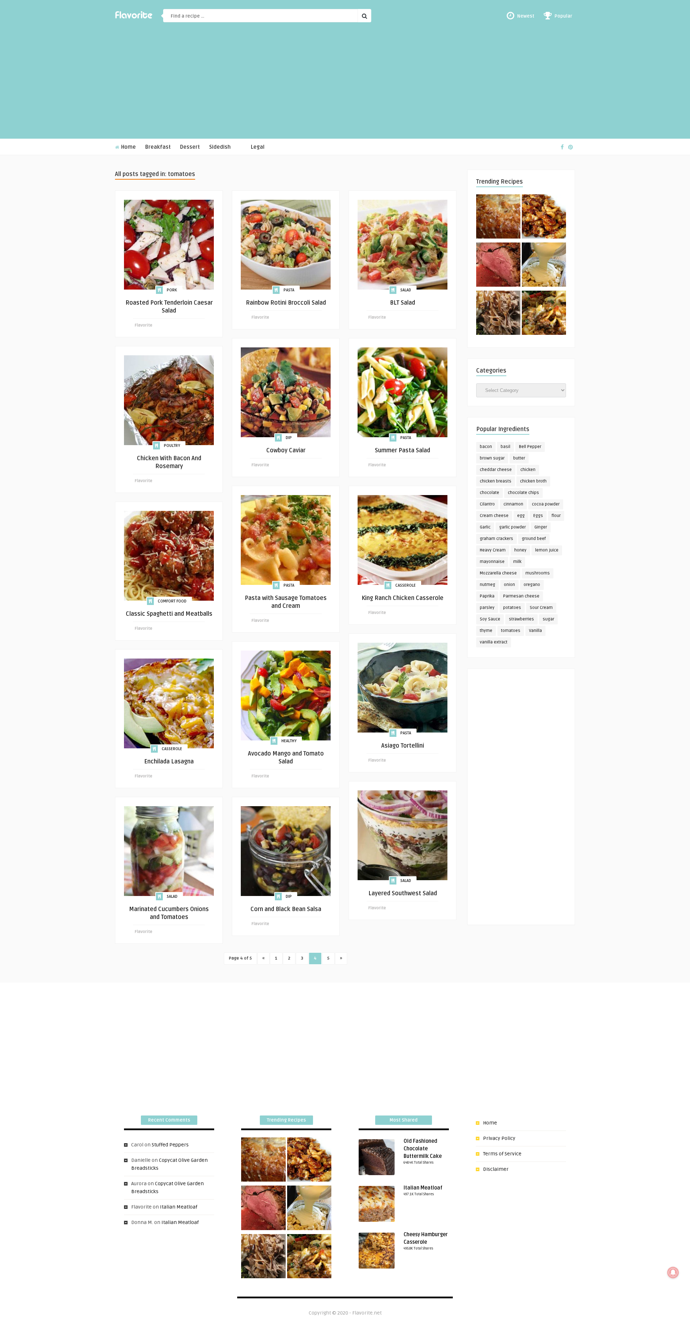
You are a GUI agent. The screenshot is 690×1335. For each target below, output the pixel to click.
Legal (257, 147)
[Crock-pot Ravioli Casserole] (544, 314)
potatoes (512, 607)
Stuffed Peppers (170, 1145)
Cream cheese (494, 515)
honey (520, 550)
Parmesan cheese (521, 596)
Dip (289, 437)
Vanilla (535, 630)
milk (517, 561)
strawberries (521, 619)
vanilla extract (493, 642)
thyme (486, 630)
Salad (405, 290)
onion (509, 584)
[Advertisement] (345, 84)
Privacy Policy (499, 1138)
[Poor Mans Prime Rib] (498, 265)
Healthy (288, 741)
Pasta (289, 290)
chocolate (489, 492)
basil (505, 446)
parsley (487, 607)
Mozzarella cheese (498, 573)
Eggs (538, 515)
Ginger (540, 527)
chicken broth (533, 481)
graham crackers (496, 538)
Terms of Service (502, 1154)
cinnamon (513, 504)
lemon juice (546, 550)
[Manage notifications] (673, 1272)
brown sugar (492, 458)
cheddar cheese (496, 469)
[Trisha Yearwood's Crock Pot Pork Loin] (498, 314)
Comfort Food (172, 601)
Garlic (485, 527)
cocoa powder (546, 504)
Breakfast (158, 147)
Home (128, 147)
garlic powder (512, 527)
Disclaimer (496, 1169)
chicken (527, 469)
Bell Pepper (530, 446)
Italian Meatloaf (178, 1207)
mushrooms (537, 573)
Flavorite (143, 325)
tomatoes (510, 630)
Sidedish (220, 147)
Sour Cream (541, 607)
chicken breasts (495, 481)
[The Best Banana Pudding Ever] (544, 265)
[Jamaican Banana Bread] (498, 217)
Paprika (487, 596)
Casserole (405, 585)
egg (521, 515)
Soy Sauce (490, 619)
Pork (172, 290)
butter (519, 458)
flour (556, 515)
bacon (486, 446)
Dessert (190, 147)
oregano (532, 584)
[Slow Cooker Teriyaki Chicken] (544, 217)
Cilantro (487, 504)
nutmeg (487, 584)
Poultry (172, 445)
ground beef (534, 538)
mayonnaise (492, 561)
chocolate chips (523, 492)
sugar (548, 619)
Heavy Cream (493, 550)
